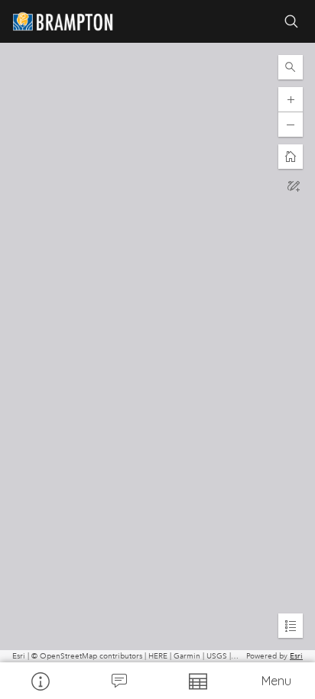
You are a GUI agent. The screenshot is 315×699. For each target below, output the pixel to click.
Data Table (197, 680)
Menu (276, 680)
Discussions (118, 680)
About (39, 680)
